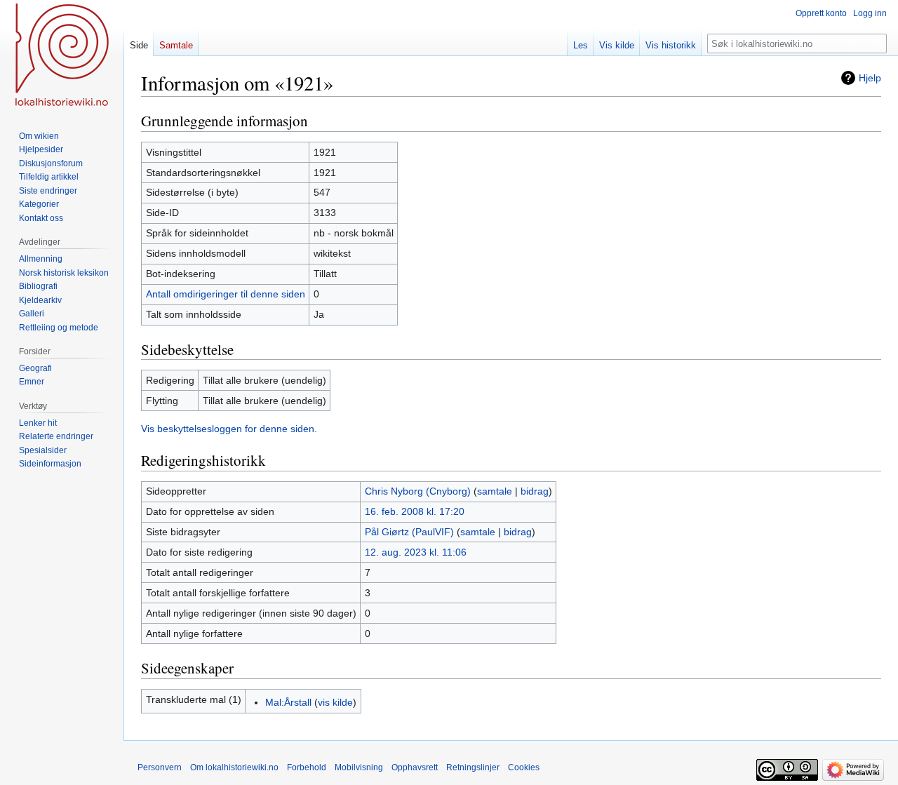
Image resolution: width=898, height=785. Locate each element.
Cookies (524, 767)
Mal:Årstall (288, 702)
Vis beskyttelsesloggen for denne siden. (229, 428)
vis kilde (335, 702)
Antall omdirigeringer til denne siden (225, 294)
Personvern (160, 767)
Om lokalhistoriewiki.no (234, 767)
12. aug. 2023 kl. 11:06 (416, 552)
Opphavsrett (414, 767)
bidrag (535, 491)
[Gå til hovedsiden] (62, 56)
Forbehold (306, 767)
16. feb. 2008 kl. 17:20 (414, 511)
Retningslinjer (473, 767)
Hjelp (870, 77)
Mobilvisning (359, 767)
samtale (494, 491)
